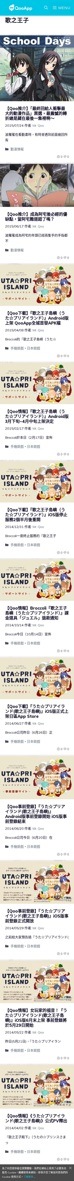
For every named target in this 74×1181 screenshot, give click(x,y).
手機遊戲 (17, 348)
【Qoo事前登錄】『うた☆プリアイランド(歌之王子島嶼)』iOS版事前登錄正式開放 (36, 915)
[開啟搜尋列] (46, 7)
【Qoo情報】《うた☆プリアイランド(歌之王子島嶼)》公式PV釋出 (36, 1118)
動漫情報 (17, 149)
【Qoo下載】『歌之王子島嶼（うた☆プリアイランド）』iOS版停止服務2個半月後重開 (36, 514)
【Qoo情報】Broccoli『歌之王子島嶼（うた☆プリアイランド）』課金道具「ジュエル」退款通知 (37, 613)
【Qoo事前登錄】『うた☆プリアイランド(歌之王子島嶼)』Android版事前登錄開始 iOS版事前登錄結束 (36, 814)
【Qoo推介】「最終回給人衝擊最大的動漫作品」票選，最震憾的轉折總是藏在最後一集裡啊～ (36, 113)
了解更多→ (29, 1176)
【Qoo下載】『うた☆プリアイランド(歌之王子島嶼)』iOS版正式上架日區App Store (36, 711)
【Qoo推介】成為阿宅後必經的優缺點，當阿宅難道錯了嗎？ (36, 217)
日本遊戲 (33, 348)
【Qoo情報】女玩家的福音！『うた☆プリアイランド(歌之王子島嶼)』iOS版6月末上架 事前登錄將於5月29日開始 (36, 1018)
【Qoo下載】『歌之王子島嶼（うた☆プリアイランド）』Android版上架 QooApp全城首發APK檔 (37, 318)
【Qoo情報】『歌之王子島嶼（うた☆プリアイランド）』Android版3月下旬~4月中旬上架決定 (37, 416)
